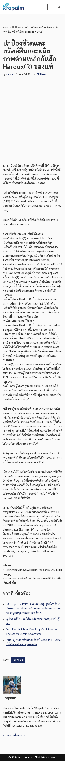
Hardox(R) (18, 660)
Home (6, 27)
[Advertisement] (32, 119)
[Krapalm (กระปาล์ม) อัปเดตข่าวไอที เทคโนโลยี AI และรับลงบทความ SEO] (13, 7)
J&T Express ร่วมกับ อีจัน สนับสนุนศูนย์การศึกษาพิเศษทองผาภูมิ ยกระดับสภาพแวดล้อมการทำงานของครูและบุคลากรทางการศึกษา (33, 608)
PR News (16, 27)
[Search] (59, 7)
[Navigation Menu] (51, 7)
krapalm (10, 74)
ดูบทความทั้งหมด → (14, 735)
